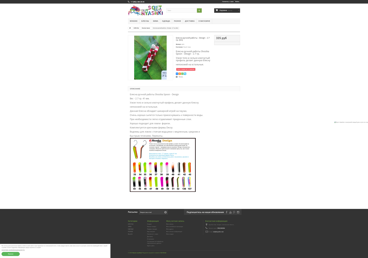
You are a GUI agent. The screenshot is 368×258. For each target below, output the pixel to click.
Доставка (190, 21)
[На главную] (130, 28)
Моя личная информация (174, 231)
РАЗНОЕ (177, 21)
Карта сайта (150, 245)
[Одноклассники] (180, 74)
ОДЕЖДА (166, 21)
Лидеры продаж (152, 229)
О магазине (204, 21)
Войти (237, 1)
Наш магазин (151, 231)
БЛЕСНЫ (145, 21)
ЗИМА (155, 21)
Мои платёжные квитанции (174, 226)
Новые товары (151, 226)
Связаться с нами (152, 234)
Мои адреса (169, 229)
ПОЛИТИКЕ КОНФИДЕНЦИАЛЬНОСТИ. (13, 250)
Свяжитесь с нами (228, 1)
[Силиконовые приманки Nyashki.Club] (145, 10)
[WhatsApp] (182, 74)
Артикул (178, 44)
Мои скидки (170, 234)
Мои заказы (169, 224)
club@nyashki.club (218, 231)
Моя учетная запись (175, 221)
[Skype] (185, 74)
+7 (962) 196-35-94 (137, 2)
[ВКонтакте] (177, 74)
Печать (181, 77)
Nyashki (133, 21)
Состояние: (179, 47)
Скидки (149, 224)
